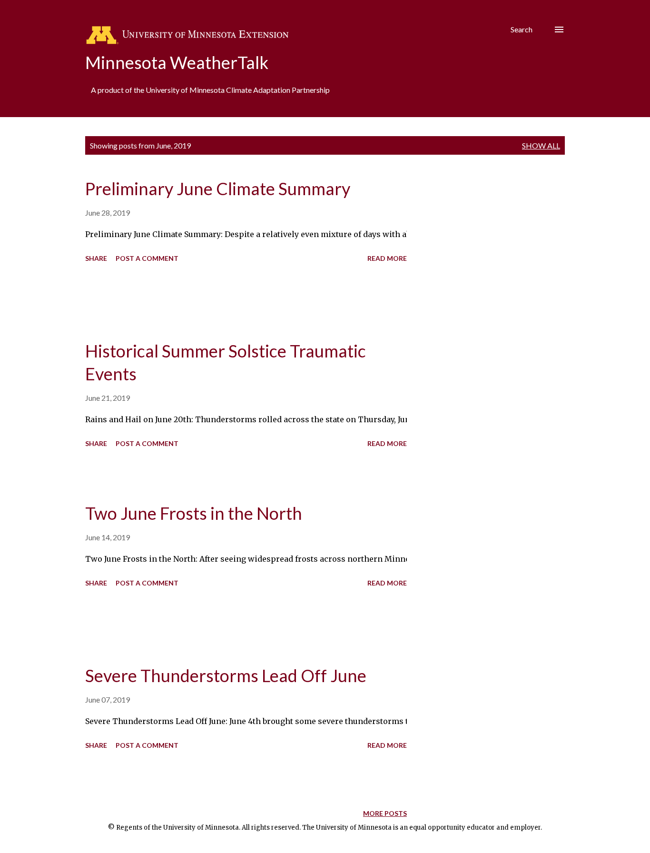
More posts (385, 813)
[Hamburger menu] (559, 29)
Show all (541, 145)
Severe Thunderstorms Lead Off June (225, 675)
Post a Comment (147, 258)
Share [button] (96, 258)
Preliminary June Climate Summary (217, 188)
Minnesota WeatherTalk (176, 62)
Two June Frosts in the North (193, 513)
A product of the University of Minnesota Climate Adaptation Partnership (210, 89)
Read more (387, 258)
